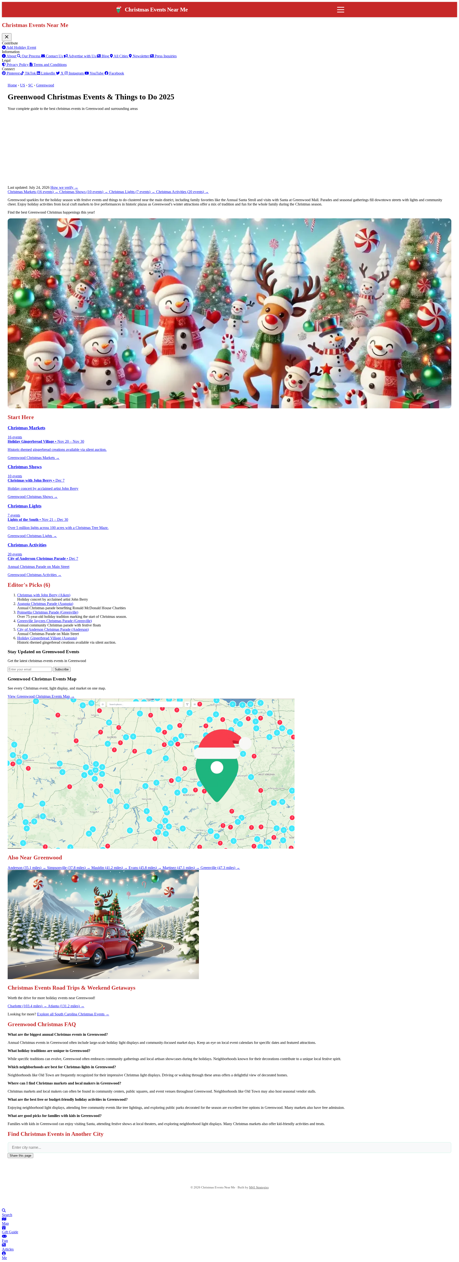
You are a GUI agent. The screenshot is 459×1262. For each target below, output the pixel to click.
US (22, 85)
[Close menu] (6, 37)
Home (12, 85)
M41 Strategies (259, 1187)
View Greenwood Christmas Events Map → (41, 696)
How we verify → (64, 187)
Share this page (20, 1155)
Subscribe (62, 669)
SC (30, 85)
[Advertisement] (229, 148)
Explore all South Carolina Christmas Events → (73, 1014)
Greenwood (45, 85)
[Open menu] (340, 9)
